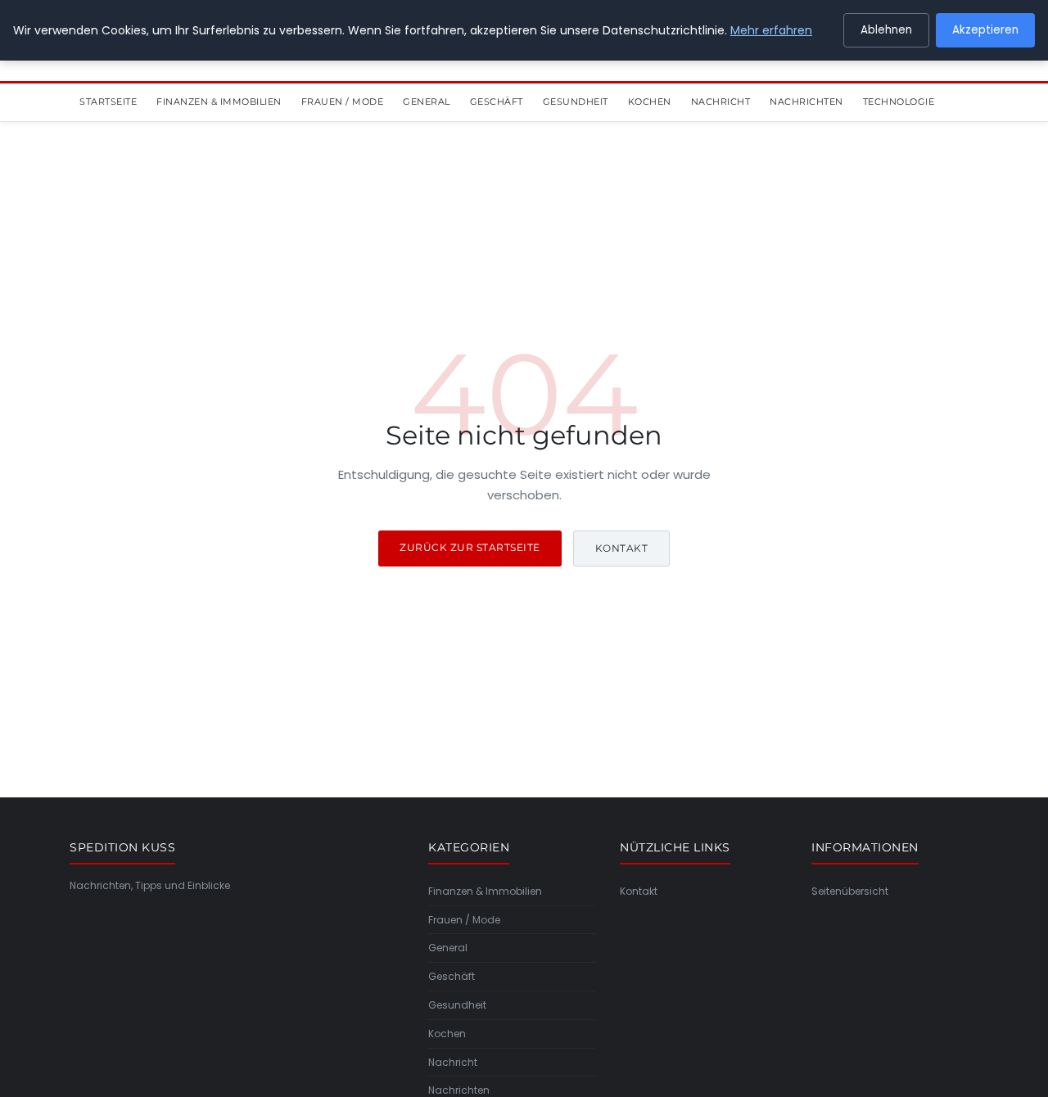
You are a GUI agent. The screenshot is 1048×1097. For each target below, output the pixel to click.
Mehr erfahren (771, 30)
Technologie (899, 101)
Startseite (108, 101)
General (426, 101)
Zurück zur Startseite (470, 547)
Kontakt (621, 548)
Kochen (649, 101)
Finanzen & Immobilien (219, 101)
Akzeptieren (985, 30)
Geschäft (496, 101)
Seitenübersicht (849, 891)
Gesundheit (575, 101)
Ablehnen (886, 30)
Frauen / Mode (342, 101)
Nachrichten (806, 101)
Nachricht (721, 101)
